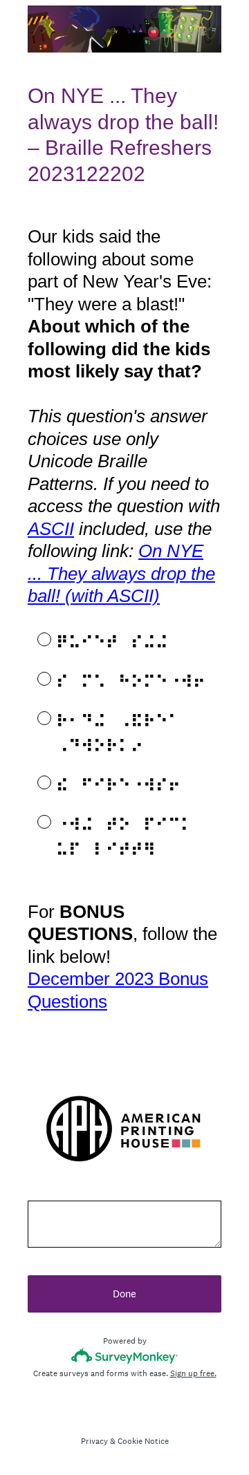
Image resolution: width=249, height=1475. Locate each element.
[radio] (35, 639)
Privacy (94, 1441)
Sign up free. (193, 1373)
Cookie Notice (143, 1441)
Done (124, 1293)
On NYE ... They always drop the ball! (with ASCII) (121, 573)
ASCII (51, 528)
